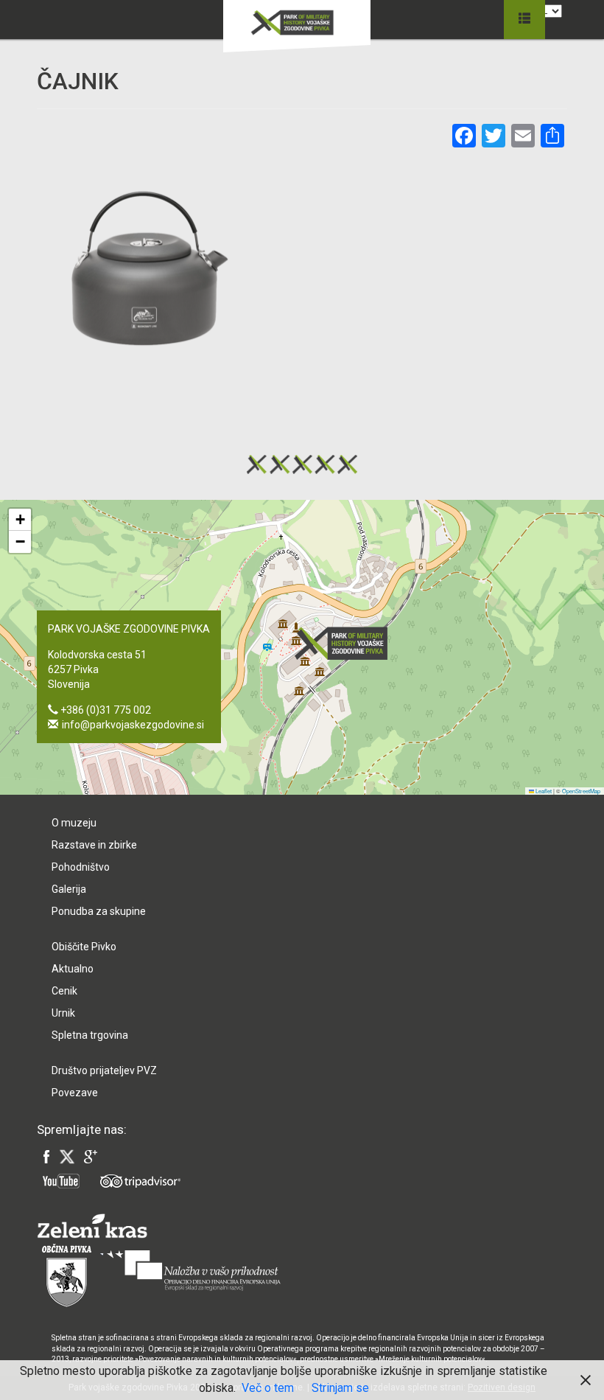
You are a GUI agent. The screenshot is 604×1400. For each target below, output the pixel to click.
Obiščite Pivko (84, 947)
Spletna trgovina (90, 1035)
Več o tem (268, 1388)
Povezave (75, 1092)
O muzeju (74, 823)
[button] (345, 643)
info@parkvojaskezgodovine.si (133, 725)
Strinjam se (340, 1388)
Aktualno (73, 969)
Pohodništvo (81, 867)
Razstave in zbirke (94, 845)
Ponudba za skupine (99, 911)
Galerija (69, 889)
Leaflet (543, 791)
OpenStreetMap (581, 791)
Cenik (64, 991)
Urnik (63, 1013)
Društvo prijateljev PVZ (104, 1070)
